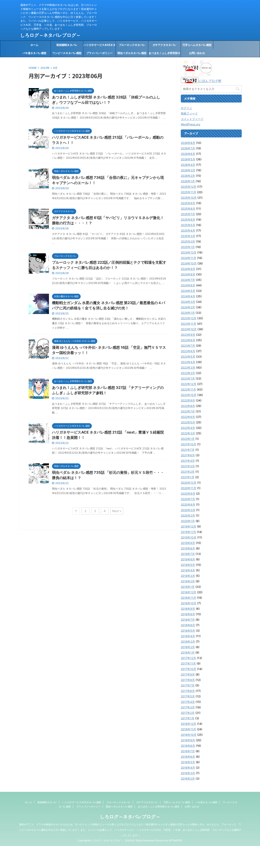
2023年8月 (188, 340)
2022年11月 (188, 389)
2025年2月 (188, 241)
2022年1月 (188, 438)
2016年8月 (188, 745)
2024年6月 (188, 285)
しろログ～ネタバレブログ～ (50, 35)
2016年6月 (188, 756)
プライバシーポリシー (99, 53)
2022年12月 (188, 384)
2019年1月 (188, 586)
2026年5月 (188, 159)
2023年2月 (188, 373)
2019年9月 (188, 543)
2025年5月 (188, 225)
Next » (116, 511)
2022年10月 (188, 395)
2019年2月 (188, 581)
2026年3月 (188, 170)
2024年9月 (188, 269)
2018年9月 (188, 608)
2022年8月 (188, 406)
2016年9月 (188, 740)
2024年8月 (188, 274)
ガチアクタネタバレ (164, 44)
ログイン (186, 108)
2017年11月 (188, 663)
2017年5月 (188, 696)
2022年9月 (188, 400)
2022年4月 (188, 427)
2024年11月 (188, 258)
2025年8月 (188, 208)
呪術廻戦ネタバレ (67, 44)
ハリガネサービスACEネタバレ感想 (99, 46)
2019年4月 (188, 570)
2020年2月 (188, 515)
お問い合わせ (197, 53)
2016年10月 (188, 734)
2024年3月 (188, 301)
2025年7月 (188, 214)
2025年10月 (189, 197)
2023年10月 (189, 329)
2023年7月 (188, 345)
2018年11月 (188, 597)
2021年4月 (188, 460)
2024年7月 (188, 280)
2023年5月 (188, 356)
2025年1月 (188, 247)
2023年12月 (188, 318)
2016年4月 (188, 767)
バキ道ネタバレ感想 (34, 53)
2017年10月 (188, 669)
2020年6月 (188, 504)
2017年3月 (188, 707)
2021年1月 (187, 477)
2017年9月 (188, 674)
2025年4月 (188, 230)
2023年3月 (188, 367)
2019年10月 (188, 537)
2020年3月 (188, 510)
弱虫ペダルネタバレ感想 (131, 53)
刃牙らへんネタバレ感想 (196, 44)
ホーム (34, 44)
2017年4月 (188, 702)
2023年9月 (188, 334)
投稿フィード (189, 113)
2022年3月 (188, 433)
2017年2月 (188, 712)
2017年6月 (188, 691)
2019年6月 (188, 559)
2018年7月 (188, 619)
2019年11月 (188, 532)
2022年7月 (188, 411)
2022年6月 (188, 417)
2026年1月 (188, 181)
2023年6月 (188, 351)
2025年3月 (188, 236)
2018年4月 (188, 636)
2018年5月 (188, 630)
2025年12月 (188, 186)
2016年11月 (188, 729)
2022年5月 (188, 422)
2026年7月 (188, 148)
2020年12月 (188, 482)
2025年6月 (188, 219)
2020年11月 (188, 488)
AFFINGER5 (175, 840)
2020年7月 (188, 499)
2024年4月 (188, 296)
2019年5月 (188, 565)
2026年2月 (188, 175)
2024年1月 (188, 312)
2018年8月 (188, 614)
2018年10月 (188, 603)
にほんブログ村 (210, 81)
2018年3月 (188, 641)
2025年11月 (188, 192)
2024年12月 (188, 252)
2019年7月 (188, 554)
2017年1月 (187, 718)
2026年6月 (188, 153)
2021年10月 (188, 444)
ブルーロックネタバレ (132, 44)
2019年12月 (188, 526)
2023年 (45, 67)
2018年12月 (188, 592)
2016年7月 (188, 751)
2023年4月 (188, 362)
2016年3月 (188, 773)
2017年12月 (188, 658)
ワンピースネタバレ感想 (66, 53)
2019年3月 (188, 575)
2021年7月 (188, 449)
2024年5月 (188, 290)
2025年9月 (188, 203)
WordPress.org (190, 124)
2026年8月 (188, 143)
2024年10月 (189, 263)
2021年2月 (188, 471)
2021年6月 (188, 455)
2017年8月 (188, 680)
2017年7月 (188, 685)
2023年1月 (188, 378)
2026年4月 (188, 164)
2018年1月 (188, 652)
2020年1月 (188, 521)
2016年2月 (188, 778)
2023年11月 (188, 323)
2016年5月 (188, 762)
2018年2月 (188, 647)
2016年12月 (188, 723)
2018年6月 (188, 625)
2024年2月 (188, 307)
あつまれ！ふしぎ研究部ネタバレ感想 (164, 54)
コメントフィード (192, 119)
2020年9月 (188, 493)
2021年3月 (188, 466)
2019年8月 (188, 548)
